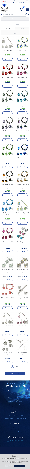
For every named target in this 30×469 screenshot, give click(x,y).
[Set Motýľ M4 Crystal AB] (22, 261)
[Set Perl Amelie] (7, 344)
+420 (17, 437)
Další (17, 24)
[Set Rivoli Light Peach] (22, 176)
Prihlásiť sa (20, 1)
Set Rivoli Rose (22, 77)
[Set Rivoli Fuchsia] (7, 233)
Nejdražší (8, 30)
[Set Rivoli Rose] (22, 69)
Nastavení (9, 465)
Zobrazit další (15, 373)
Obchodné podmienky (9, 404)
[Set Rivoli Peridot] (7, 149)
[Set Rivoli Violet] (7, 123)
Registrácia (20, 2)
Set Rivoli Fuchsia (7, 241)
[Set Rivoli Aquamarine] (22, 96)
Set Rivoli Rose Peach (7, 297)
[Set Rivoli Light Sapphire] (7, 205)
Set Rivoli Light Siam (7, 77)
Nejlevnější (22, 28)
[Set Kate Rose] (22, 317)
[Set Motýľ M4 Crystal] (7, 261)
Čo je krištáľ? (20, 415)
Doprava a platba (22, 404)
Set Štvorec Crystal (7, 50)
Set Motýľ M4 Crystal (7, 269)
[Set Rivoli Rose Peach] (7, 289)
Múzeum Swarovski (21, 418)
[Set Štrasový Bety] (22, 344)
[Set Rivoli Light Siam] (7, 69)
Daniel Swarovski (10, 415)
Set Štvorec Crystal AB (22, 213)
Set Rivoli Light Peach (22, 184)
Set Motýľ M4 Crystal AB (22, 270)
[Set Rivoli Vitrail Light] (22, 123)
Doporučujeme (8, 28)
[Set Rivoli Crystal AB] (22, 42)
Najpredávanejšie (22, 30)
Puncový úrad (15, 406)
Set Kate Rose (23, 325)
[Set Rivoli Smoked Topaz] (7, 176)
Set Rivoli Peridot (8, 157)
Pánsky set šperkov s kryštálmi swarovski (22, 298)
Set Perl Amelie (7, 352)
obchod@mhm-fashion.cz (16, 440)
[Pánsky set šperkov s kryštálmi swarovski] (22, 289)
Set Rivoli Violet (7, 131)
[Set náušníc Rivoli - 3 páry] (22, 233)
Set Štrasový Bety (22, 352)
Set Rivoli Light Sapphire (7, 213)
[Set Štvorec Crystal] (7, 42)
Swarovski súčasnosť (9, 418)
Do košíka (7, 59)
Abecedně (15, 33)
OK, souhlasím (19, 465)
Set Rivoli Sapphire (22, 157)
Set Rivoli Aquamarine (22, 104)
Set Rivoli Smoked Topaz (7, 185)
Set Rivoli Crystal (7, 104)
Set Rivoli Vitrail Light (22, 131)
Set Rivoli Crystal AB (22, 50)
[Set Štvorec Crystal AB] (22, 205)
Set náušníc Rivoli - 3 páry (22, 241)
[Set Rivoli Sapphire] (22, 149)
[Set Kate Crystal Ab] (7, 317)
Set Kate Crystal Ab (7, 325)
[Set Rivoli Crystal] (7, 96)
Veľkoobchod (19, 401)
